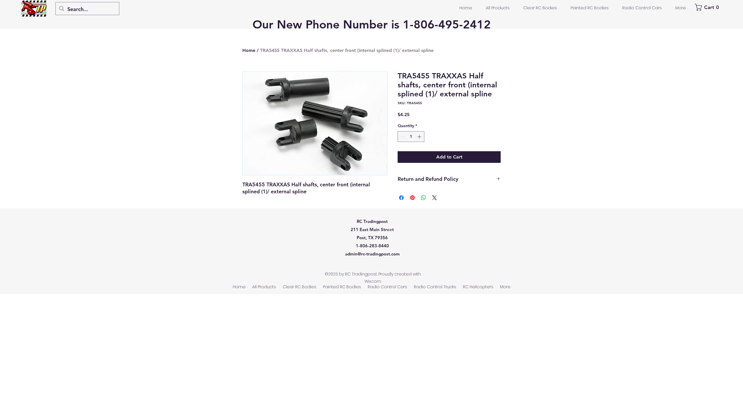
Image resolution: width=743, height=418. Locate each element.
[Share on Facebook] (401, 197)
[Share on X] (434, 197)
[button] (708, 7)
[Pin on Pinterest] (412, 197)
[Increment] (419, 136)
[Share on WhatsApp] (423, 197)
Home (248, 50)
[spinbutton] (411, 136)
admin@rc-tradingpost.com (372, 254)
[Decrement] (402, 136)
